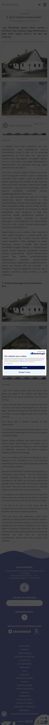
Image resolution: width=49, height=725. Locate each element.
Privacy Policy (9, 363)
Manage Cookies (24, 372)
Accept (24, 367)
